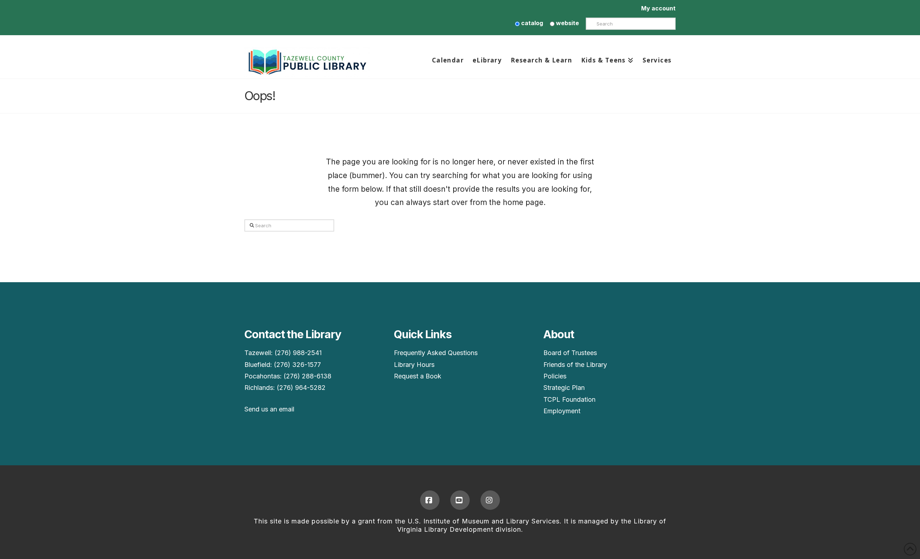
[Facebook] (430, 500)
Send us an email (269, 409)
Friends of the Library (575, 364)
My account (658, 8)
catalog (531, 23)
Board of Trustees (570, 353)
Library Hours (414, 364)
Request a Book (417, 376)
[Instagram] (490, 500)
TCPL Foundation (569, 399)
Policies (554, 376)
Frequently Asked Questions (436, 353)
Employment (561, 411)
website (567, 23)
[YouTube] (460, 500)
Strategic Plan (564, 387)
